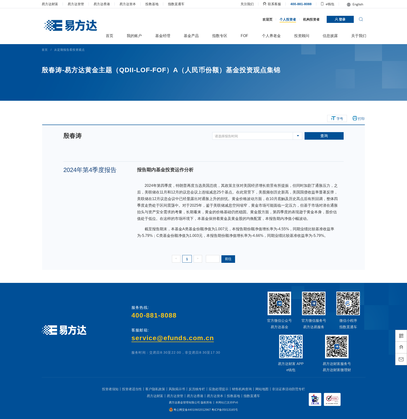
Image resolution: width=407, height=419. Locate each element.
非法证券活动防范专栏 (288, 408)
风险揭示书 (177, 408)
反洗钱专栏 (197, 408)
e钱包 (329, 4)
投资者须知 (110, 408)
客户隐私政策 (155, 408)
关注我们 (246, 4)
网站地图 (262, 408)
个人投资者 (287, 38)
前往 (230, 277)
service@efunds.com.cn (173, 356)
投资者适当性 (132, 408)
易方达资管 (76, 4)
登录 (341, 38)
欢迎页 (267, 38)
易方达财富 (50, 4)
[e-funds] (70, 26)
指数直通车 (176, 4)
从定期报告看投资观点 (70, 68)
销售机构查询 (242, 408)
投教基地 (152, 4)
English (356, 4)
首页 (45, 68)
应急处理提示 (218, 408)
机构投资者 (310, 38)
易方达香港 (102, 4)
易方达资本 (128, 4)
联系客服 (273, 4)
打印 (361, 137)
